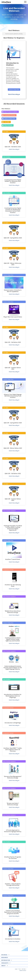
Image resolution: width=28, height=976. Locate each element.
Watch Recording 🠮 (14, 94)
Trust (19, 969)
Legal (16, 969)
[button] (5, 955)
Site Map (23, 969)
